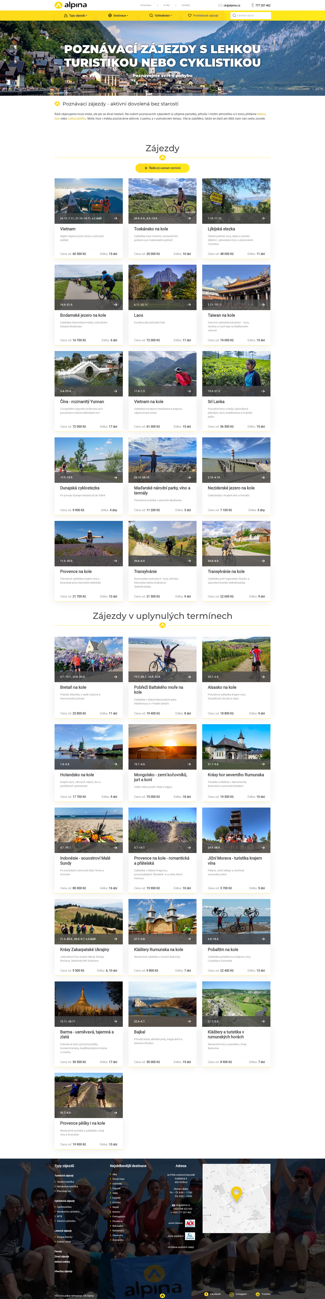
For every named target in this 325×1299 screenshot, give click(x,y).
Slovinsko (117, 1235)
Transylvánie (145, 571)
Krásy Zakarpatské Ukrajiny (84, 949)
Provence (117, 1221)
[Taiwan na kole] (236, 287)
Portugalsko (118, 1216)
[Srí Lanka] (236, 373)
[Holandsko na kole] (89, 747)
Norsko (116, 1211)
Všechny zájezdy (63, 1271)
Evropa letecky (64, 1237)
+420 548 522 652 (182, 1208)
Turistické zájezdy (64, 1175)
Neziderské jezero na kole (231, 488)
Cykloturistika (64, 1207)
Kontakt (186, 5)
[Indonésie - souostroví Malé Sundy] (89, 830)
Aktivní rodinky (62, 1261)
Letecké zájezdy (63, 1230)
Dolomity (117, 1183)
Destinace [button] (119, 15)
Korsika (116, 1202)
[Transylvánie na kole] (236, 543)
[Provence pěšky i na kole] (89, 1095)
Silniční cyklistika (66, 1221)
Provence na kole (76, 571)
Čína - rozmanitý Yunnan (82, 401)
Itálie (115, 1193)
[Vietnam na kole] (162, 373)
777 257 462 (262, 5)
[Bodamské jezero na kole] (89, 287)
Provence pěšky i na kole (82, 1123)
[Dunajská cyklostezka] (89, 460)
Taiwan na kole (221, 315)
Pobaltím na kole (223, 949)
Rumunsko (118, 1230)
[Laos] (162, 287)
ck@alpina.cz (231, 5)
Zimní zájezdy (62, 1256)
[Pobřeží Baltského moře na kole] (162, 659)
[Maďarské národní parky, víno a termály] (162, 460)
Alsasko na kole (222, 687)
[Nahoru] (162, 1296)
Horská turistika (65, 1181)
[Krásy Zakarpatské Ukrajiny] (89, 921)
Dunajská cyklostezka (79, 488)
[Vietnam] (89, 201)
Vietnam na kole (148, 401)
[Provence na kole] (89, 543)
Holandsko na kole (77, 774)
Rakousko (117, 1225)
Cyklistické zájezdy (65, 1201)
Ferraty (58, 1251)
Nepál (115, 1207)
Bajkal (139, 1032)
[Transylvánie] (162, 543)
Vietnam (67, 229)
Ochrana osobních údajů (181, 1247)
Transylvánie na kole (226, 571)
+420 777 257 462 (181, 1212)
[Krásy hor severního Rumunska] (236, 747)
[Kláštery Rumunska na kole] (162, 921)
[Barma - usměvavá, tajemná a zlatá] (89, 1004)
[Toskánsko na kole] (162, 201)
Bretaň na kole (73, 687)
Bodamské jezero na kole (83, 315)
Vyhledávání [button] (162, 15)
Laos (138, 315)
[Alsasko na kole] (236, 659)
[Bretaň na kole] (89, 659)
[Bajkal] (162, 1004)
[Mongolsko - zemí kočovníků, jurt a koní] (162, 747)
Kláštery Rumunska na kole (158, 949)
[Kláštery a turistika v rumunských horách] (236, 1004)
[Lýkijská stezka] (236, 201)
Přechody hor (64, 1191)
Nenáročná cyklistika (68, 1211)
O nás (166, 5)
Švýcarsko (118, 1240)
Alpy (114, 1174)
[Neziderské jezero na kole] (236, 460)
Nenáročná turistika (67, 1186)
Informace (145, 5)
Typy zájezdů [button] (77, 15)
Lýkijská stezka (221, 229)
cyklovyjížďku (77, 118)
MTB (59, 1216)
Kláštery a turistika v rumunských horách (226, 1034)
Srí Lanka (216, 401)
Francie (116, 1188)
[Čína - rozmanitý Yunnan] (89, 373)
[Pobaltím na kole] (236, 921)
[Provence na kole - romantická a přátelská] (162, 830)
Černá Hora (118, 1179)
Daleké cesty (64, 1241)
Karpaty (116, 1197)
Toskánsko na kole (151, 229)
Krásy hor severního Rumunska (236, 774)
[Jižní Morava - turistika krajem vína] (236, 830)
